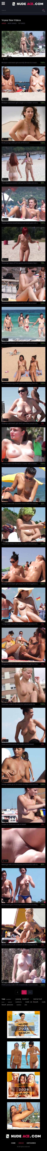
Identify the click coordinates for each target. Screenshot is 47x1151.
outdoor (8, 999)
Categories (31, 1143)
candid (19, 1004)
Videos (21, 1143)
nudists (19, 1002)
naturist (37, 999)
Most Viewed (12, 23)
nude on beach (31, 1002)
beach (3, 1002)
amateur (10, 1002)
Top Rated (21, 23)
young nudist (22, 999)
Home (13, 1143)
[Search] (43, 10)
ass (26, 1005)
